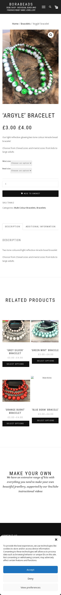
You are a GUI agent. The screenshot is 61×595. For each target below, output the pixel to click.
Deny (31, 578)
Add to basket (32, 194)
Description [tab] (12, 226)
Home (15, 23)
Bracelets (26, 23)
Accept (30, 569)
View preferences (31, 587)
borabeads (21, 4)
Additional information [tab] (41, 226)
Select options (15, 364)
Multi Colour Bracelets (25, 207)
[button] (56, 539)
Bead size (6, 169)
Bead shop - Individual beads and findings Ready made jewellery (21, 8)
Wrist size (6, 161)
